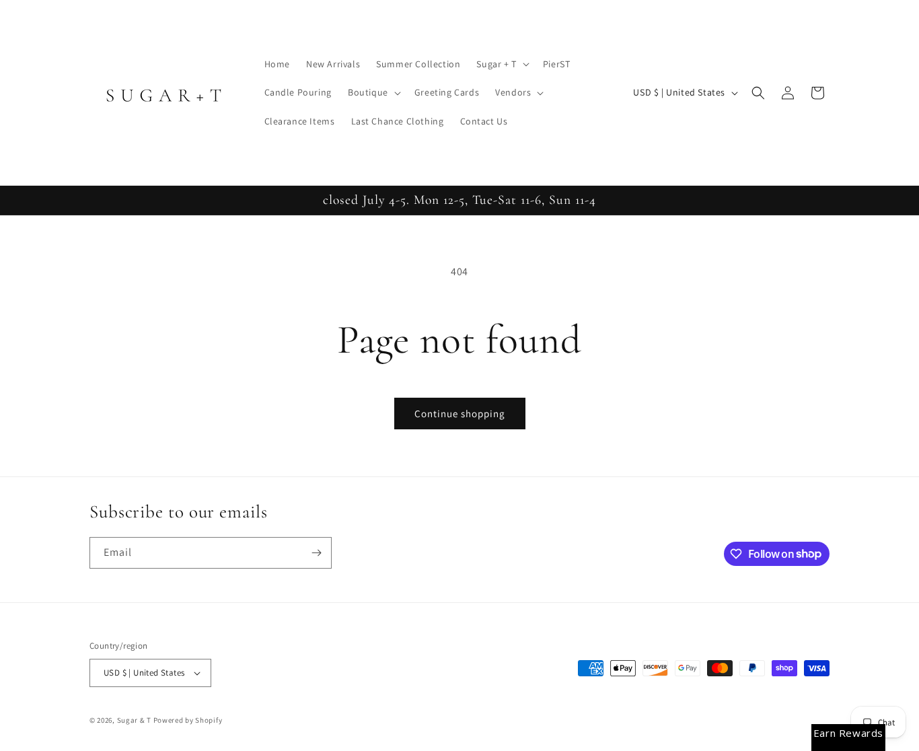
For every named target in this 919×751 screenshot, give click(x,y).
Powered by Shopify (188, 720)
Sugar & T (134, 720)
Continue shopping (459, 413)
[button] (501, 64)
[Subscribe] (316, 553)
